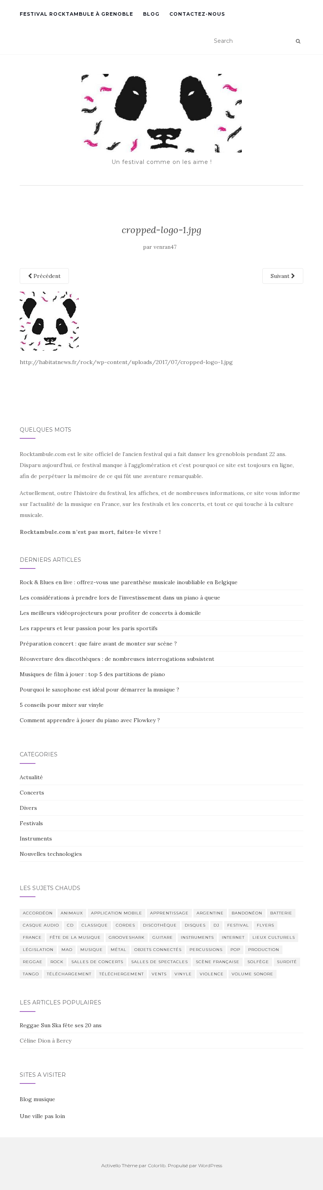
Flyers (265, 925)
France (32, 937)
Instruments (36, 838)
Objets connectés (158, 949)
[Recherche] (298, 41)
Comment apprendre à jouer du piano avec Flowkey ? (90, 720)
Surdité (287, 961)
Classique (95, 925)
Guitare (162, 937)
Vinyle (183, 974)
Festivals (31, 823)
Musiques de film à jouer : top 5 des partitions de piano (92, 674)
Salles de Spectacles (159, 961)
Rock (56, 961)
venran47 (165, 247)
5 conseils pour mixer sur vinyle (62, 704)
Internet (233, 937)
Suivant (281, 276)
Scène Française (217, 961)
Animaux (72, 913)
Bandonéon (247, 913)
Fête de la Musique (75, 937)
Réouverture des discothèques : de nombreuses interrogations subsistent (117, 658)
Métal (118, 949)
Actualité (31, 777)
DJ (216, 925)
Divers (28, 807)
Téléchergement (121, 974)
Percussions (206, 949)
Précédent (46, 276)
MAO (66, 949)
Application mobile (116, 913)
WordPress (210, 1165)
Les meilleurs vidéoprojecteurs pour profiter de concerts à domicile (110, 612)
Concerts (32, 792)
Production (263, 949)
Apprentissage (169, 913)
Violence (212, 974)
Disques (195, 925)
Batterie (281, 913)
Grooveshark (127, 937)
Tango (31, 974)
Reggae (33, 961)
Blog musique (37, 1099)
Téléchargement (69, 974)
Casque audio (41, 925)
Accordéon (38, 913)
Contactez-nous (197, 14)
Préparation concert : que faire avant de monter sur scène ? (98, 643)
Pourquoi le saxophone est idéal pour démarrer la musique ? (99, 689)
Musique (91, 949)
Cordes (125, 925)
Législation (38, 949)
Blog (151, 14)
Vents (159, 974)
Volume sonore (252, 974)
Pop (235, 949)
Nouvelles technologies (51, 853)
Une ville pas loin (42, 1116)
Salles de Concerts (97, 961)
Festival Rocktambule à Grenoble (76, 14)
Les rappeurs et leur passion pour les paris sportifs (89, 628)
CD (70, 925)
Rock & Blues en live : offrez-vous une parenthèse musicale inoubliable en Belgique (129, 582)
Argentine (210, 913)
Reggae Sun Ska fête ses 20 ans (61, 1025)
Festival (238, 925)
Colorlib (156, 1165)
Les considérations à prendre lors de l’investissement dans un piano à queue (120, 597)
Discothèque (160, 925)
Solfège (258, 961)
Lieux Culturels (273, 937)
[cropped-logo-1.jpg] (49, 320)
